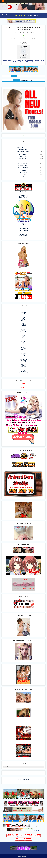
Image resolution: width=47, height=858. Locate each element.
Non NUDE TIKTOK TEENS (23, 196)
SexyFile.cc (4, 14)
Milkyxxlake (23, 320)
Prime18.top (23, 334)
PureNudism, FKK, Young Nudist (23, 779)
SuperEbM (23, 358)
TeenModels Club (23, 308)
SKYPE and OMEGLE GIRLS (23, 231)
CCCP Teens (23, 348)
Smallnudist (23, 344)
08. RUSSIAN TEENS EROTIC (23, 167)
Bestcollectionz (23, 364)
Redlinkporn (23, 311)
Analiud (23, 346)
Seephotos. (23, 326)
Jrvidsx (23, 337)
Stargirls (23, 313)
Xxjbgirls (23, 319)
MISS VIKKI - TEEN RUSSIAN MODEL (23, 237)
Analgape (23, 336)
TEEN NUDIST (23, 223)
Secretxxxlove (23, 347)
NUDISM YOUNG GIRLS (23, 235)
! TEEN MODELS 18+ (23, 149)
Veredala (23, 352)
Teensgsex (23, 338)
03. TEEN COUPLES (22, 158)
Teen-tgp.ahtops (23, 373)
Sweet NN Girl (23, 355)
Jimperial (23, 314)
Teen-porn (23, 370)
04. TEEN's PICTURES (22, 160)
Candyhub (23, 343)
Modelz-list (23, 366)
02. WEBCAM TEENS (22, 156)
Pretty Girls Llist (23, 361)
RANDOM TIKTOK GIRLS (23, 195)
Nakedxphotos (23, 340)
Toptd (23, 354)
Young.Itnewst (23, 353)
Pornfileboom (23, 342)
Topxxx (23, 335)
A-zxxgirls (23, 317)
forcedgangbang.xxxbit (23, 372)
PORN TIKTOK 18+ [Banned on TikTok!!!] (23, 192)
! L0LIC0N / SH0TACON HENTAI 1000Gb (23, 147)
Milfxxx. (23, 328)
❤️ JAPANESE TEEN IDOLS (23, 177)
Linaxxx (23, 318)
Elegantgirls (23, 312)
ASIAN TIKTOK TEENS (23, 194)
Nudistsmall (23, 324)
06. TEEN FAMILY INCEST (22, 163)
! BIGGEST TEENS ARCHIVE (23, 144)
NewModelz (23, 365)
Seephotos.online (23, 331)
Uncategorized (23, 176)
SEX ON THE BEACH (23, 227)
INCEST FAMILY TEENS (23, 197)
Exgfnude (23, 369)
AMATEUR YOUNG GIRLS (23, 230)
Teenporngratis (23, 371)
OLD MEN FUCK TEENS (23, 172)
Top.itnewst (23, 332)
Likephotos (23, 329)
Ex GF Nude (23, 341)
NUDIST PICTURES (23, 225)
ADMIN (22, 32)
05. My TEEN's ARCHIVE (30, 32)
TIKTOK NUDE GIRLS (23, 191)
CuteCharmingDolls (23, 359)
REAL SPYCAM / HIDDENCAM (23, 233)
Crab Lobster (23, 349)
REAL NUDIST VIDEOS (23, 224)
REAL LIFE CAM (23, 174)
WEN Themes (26, 856)
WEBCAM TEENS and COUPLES (23, 234)
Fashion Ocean (23, 360)
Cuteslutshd (23, 325)
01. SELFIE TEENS (22, 154)
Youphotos (23, 330)
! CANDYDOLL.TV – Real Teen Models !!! (23, 145)
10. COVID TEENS (23, 170)
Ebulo (23, 323)
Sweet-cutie (23, 367)
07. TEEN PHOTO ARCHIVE (23, 165)
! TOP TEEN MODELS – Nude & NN (23, 151)
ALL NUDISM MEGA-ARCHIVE (23, 228)
